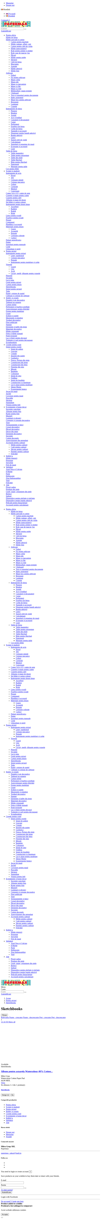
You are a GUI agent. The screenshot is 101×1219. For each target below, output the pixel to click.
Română (11, 16)
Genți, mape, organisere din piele (19, 492)
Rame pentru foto (12, 414)
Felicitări (14, 454)
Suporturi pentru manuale (16, 244)
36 (7, 1022)
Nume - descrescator (31, 1017)
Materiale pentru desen (15, 227)
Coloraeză (15, 374)
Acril (13, 271)
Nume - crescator (16, 1017)
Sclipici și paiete (12, 316)
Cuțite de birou (16, 129)
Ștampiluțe (10, 403)
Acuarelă (14, 231)
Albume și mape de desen (16, 200)
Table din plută (16, 158)
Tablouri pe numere (13, 302)
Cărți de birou (16, 62)
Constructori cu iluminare (21, 382)
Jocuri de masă (11, 391)
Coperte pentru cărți (13, 198)
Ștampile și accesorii (19, 131)
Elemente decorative (14, 434)
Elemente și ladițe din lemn (16, 327)
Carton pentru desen (14, 285)
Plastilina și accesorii (14, 224)
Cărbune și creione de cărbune (17, 296)
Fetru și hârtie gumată (14, 333)
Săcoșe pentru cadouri (19, 449)
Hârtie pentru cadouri (19, 445)
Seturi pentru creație (13, 347)
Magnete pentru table (19, 167)
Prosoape (9, 460)
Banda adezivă (16, 135)
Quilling (14, 378)
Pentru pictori (11, 725)
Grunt (8, 313)
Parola (3, 1185)
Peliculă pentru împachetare (16, 503)
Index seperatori (17, 97)
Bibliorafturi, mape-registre (21, 91)
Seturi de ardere (17, 349)
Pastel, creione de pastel (15, 293)
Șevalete (9, 278)
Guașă (13, 267)
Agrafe (13, 115)
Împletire (14, 371)
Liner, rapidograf (17, 256)
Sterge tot (5, 1095)
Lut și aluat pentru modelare (22, 385)
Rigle (13, 213)
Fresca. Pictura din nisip (20, 360)
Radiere (14, 209)
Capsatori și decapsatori (20, 120)
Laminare (14, 104)
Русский (11, 14)
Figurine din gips (17, 367)
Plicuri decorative (12, 429)
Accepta (5, 1214)
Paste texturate (11, 336)
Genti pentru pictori (13, 282)
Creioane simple (17, 180)
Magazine (10, 3)
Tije (12, 178)
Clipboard (15, 93)
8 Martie (9, 472)
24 (4, 1022)
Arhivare (9, 73)
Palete (8, 242)
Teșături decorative (13, 320)
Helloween (10, 476)
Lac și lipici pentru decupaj (16, 338)
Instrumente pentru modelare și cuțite (25, 262)
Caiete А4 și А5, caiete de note (18, 193)
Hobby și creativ (12, 772)
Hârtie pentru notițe (18, 57)
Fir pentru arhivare (18, 77)
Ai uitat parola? (7, 1190)
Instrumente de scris (13, 173)
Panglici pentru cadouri (20, 451)
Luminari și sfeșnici (13, 418)
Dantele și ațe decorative (15, 300)
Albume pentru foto (13, 411)
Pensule (14, 233)
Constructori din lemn (19, 362)
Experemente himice (19, 389)
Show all (11, 1022)
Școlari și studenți (13, 645)
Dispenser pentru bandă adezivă (23, 133)
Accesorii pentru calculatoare (17, 505)
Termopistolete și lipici (14, 425)
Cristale (14, 354)
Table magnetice (17, 153)
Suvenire (9, 436)
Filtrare (4, 1015)
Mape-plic (15, 82)
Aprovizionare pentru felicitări (17, 309)
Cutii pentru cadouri (18, 447)
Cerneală (14, 187)
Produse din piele (12, 489)
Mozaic (14, 369)
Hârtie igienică (11, 458)
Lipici (13, 138)
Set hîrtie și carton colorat (16, 202)
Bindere (14, 113)
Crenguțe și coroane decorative (18, 420)
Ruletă (13, 211)
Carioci (14, 238)
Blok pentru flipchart (19, 162)
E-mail (3, 1180)
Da (12, 1095)
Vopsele (9, 264)
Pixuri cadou (11, 487)
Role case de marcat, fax (20, 53)
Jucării (8, 394)
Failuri (13, 75)
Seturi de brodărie (18, 380)
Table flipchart (16, 160)
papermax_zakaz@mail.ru (11, 1153)
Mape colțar (15, 80)
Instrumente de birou (14, 109)
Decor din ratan (12, 431)
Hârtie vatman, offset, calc (21, 44)
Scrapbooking (11, 342)
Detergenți (15, 164)
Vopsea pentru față (13, 405)
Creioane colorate (18, 236)
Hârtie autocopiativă (18, 48)
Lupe (13, 149)
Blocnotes (15, 64)
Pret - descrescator (58, 1017)
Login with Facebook (9, 1197)
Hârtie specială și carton (15, 40)
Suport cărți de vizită (19, 140)
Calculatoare (16, 142)
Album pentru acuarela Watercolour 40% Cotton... (27, 1071)
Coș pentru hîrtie (12, 169)
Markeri (14, 189)
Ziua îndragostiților (13, 478)
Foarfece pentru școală (14, 218)
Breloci (9, 494)
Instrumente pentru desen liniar (18, 204)
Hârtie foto (15, 71)
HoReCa (9, 930)
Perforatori (15, 124)
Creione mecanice (18, 182)
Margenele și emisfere (14, 318)
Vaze (8, 423)
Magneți (9, 416)
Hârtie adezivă (16, 69)
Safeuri (8, 496)
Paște (8, 474)
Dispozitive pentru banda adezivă (19, 500)
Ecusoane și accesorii (19, 146)
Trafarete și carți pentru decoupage (19, 340)
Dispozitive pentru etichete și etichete (20, 498)
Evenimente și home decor (16, 879)
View (3, 1083)
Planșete (9, 276)
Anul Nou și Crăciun (14, 469)
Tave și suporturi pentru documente (24, 95)
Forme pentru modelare (15, 311)
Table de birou (11, 151)
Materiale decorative (14, 329)
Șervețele (9, 463)
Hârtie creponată (12, 331)
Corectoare (15, 191)
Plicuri (13, 55)
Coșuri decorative (13, 427)
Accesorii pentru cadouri (15, 443)
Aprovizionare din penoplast (17, 440)
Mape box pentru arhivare (21, 100)
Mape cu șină (16, 89)
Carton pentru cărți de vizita (21, 46)
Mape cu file (16, 86)
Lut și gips (10, 280)
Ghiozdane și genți (13, 249)
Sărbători (9, 941)
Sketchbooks (11, 287)
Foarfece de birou (18, 126)
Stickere (14, 60)
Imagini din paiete (18, 356)
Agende (14, 66)
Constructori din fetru (19, 365)
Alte (7, 957)
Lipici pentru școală (13, 215)
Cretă (8, 247)
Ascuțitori (14, 207)
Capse (13, 122)
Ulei (12, 269)
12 (2, 1022)
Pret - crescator (45, 1017)
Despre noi (10, 5)
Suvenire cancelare (13, 409)
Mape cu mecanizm (18, 84)
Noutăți (9, 1137)
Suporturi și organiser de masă (22, 144)
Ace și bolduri (16, 118)
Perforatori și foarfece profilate (18, 307)
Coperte (14, 106)
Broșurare (14, 102)
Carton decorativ (12, 438)
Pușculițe (9, 398)
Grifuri (13, 184)
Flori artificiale (11, 322)
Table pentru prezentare (20, 155)
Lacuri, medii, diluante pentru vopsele (25, 273)
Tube (8, 291)
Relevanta (5, 1017)
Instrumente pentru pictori (16, 253)
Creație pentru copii (13, 816)
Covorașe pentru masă (14, 396)
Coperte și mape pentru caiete (17, 195)
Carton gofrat (11, 305)
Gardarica (14, 358)
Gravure (14, 351)
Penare (8, 220)
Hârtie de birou (12, 37)
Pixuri (13, 175)
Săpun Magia (16, 387)
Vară (7, 480)
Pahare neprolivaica (13, 240)
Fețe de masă (11, 465)
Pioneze (14, 111)
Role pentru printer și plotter (22, 51)
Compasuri (10, 222)
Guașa (13, 229)
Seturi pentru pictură (14, 289)
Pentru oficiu (11, 509)
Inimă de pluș (16, 376)
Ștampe (9, 325)
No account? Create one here (12, 1201)
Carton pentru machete (19, 42)
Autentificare (6, 1192)
